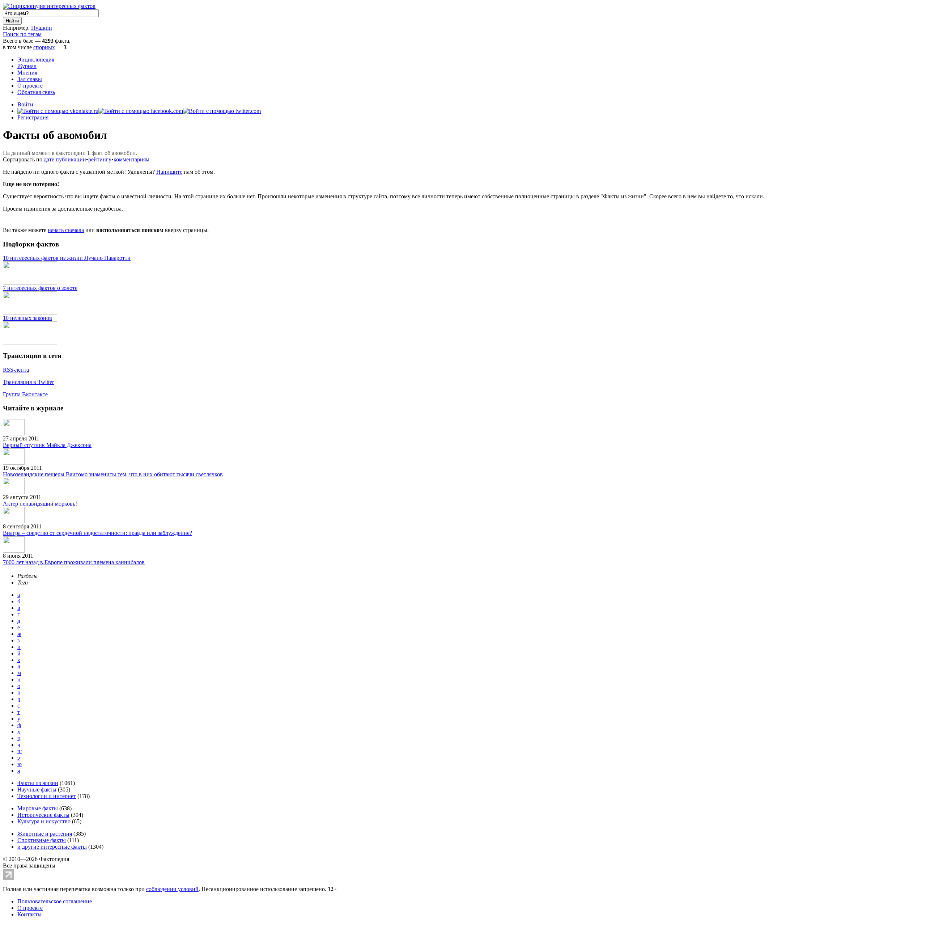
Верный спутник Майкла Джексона (47, 445)
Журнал (27, 66)
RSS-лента (16, 370)
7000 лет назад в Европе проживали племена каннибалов (74, 562)
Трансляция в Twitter (28, 382)
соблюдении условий (172, 889)
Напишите (169, 172)
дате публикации (65, 159)
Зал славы (29, 79)
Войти (25, 104)
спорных (44, 47)
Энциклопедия (35, 59)
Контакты (29, 914)
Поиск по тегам (22, 34)
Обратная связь (36, 92)
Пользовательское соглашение (54, 901)
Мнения (27, 72)
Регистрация (32, 117)
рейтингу (99, 159)
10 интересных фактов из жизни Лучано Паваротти (67, 258)
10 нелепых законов (27, 318)
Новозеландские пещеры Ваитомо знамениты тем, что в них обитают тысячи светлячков (113, 474)
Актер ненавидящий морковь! (40, 504)
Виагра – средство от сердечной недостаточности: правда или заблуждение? (97, 533)
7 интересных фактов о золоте (40, 288)
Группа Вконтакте (25, 394)
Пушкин (41, 28)
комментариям (131, 159)
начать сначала (66, 230)
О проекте (30, 86)
